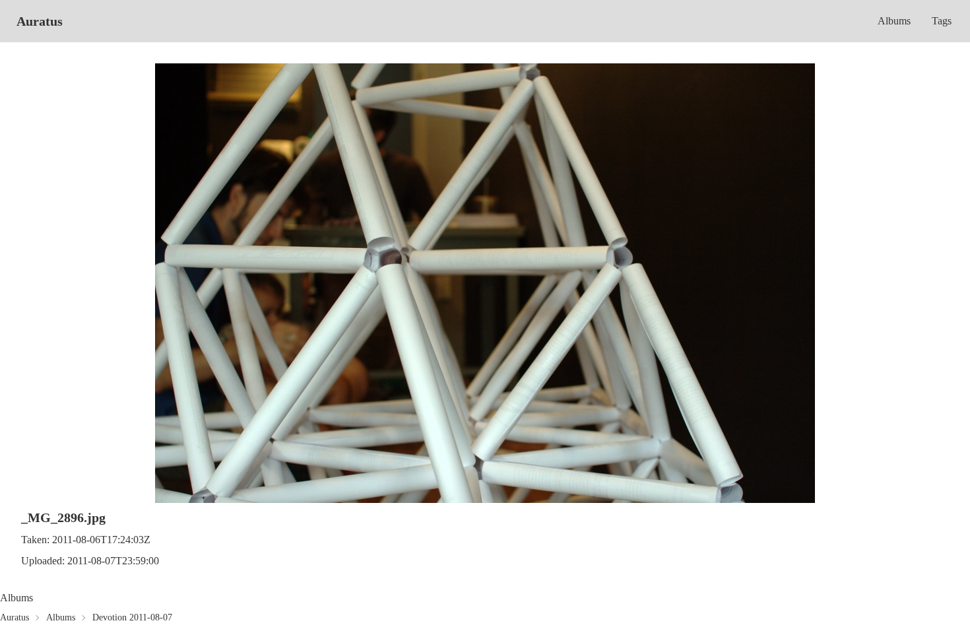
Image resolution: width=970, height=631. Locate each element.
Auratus (39, 21)
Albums (894, 20)
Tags (942, 20)
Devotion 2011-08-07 (132, 617)
